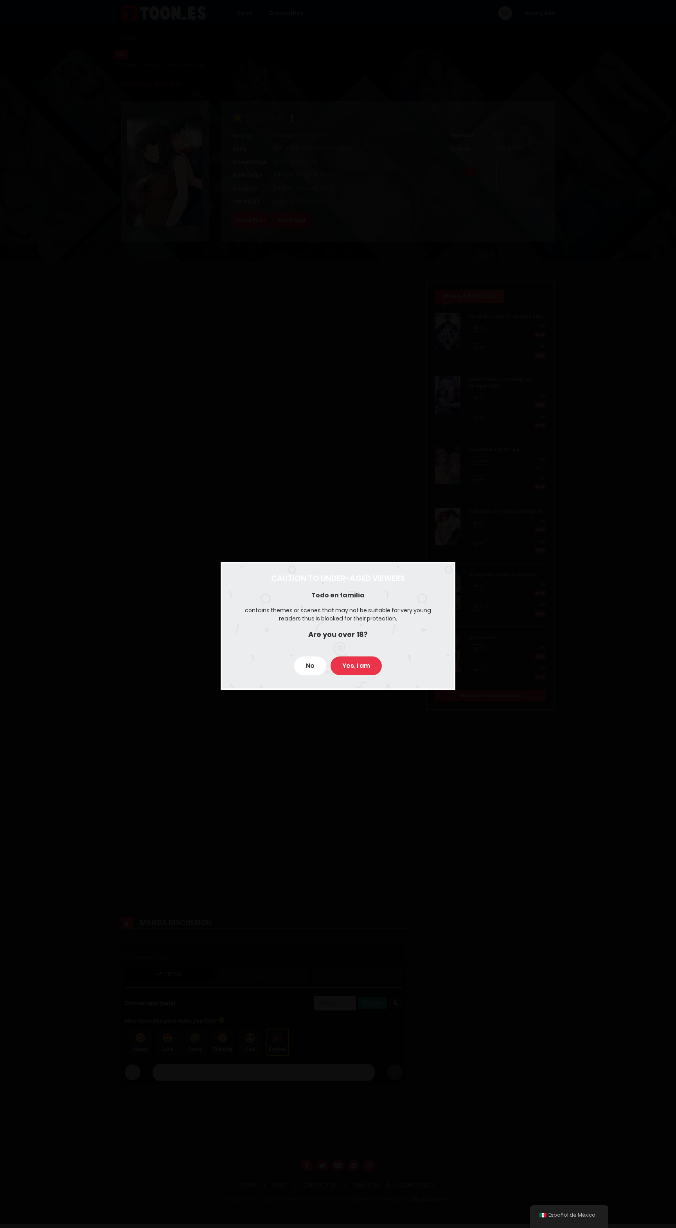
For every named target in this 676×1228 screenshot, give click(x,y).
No (310, 665)
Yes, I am (356, 665)
